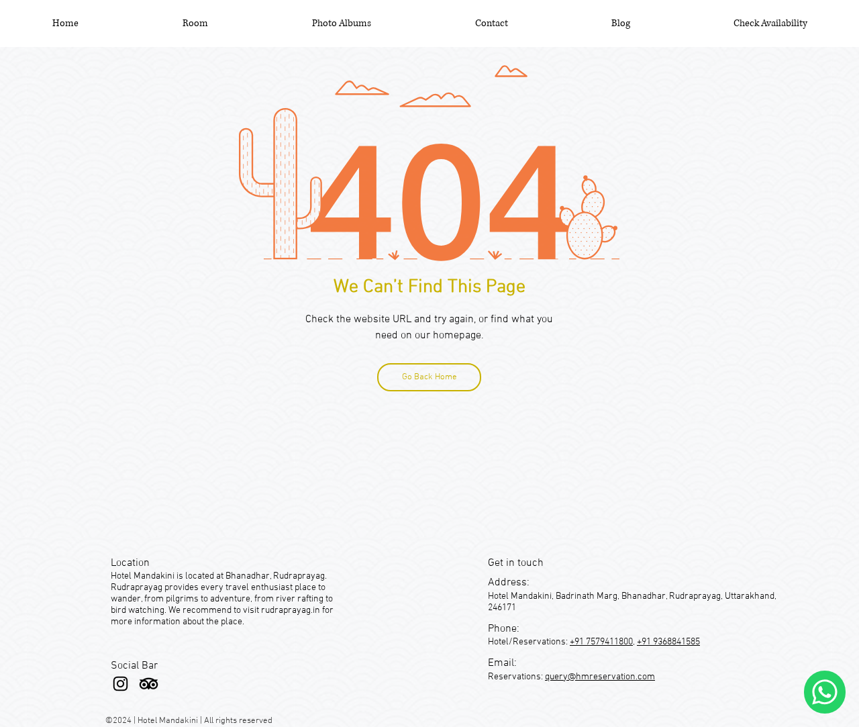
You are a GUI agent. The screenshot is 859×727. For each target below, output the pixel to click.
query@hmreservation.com (600, 677)
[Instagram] (120, 683)
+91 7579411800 (601, 642)
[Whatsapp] (825, 692)
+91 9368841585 (668, 642)
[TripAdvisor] (148, 683)
